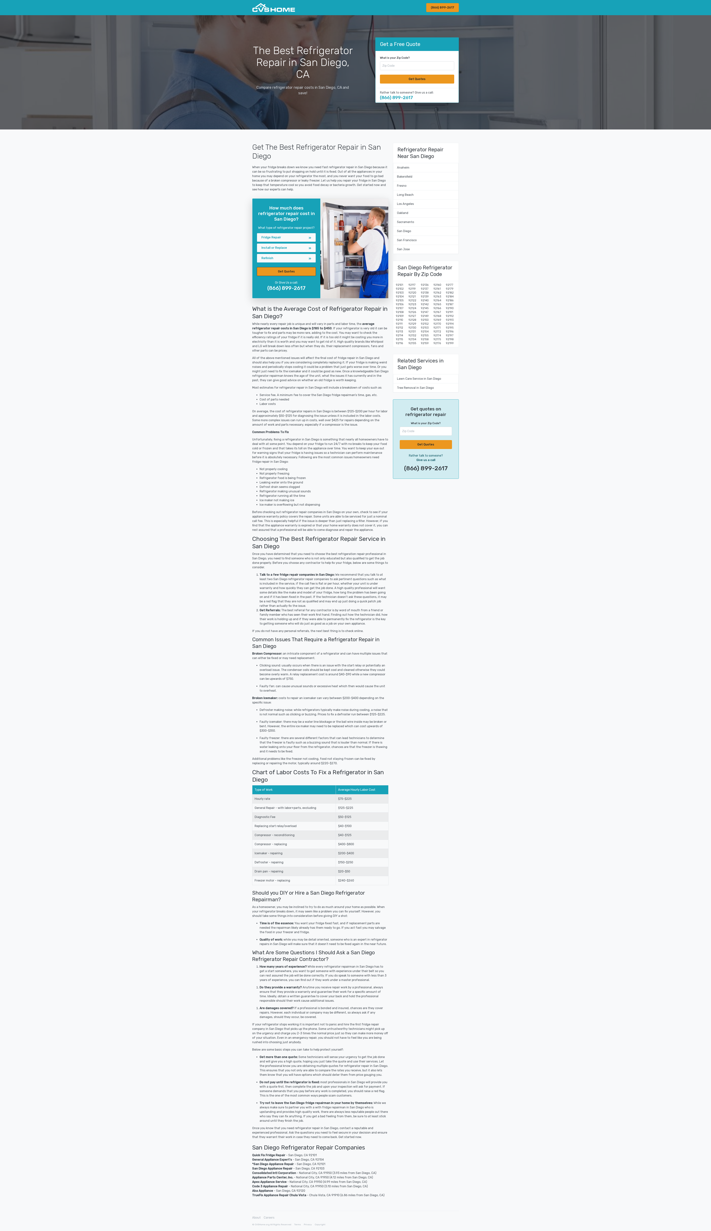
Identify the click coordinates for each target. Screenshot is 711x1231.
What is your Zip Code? (395, 57)
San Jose (403, 249)
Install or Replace (274, 247)
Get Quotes (417, 79)
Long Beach (405, 195)
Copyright (320, 1224)
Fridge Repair (271, 237)
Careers (269, 1217)
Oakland (402, 213)
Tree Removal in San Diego (415, 388)
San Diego (404, 231)
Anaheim (403, 167)
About (256, 1217)
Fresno (401, 185)
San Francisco (407, 240)
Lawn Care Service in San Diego (419, 378)
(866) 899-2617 (442, 7)
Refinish (267, 258)
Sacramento (405, 222)
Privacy (308, 1224)
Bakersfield (404, 176)
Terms (297, 1224)
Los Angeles (405, 204)
